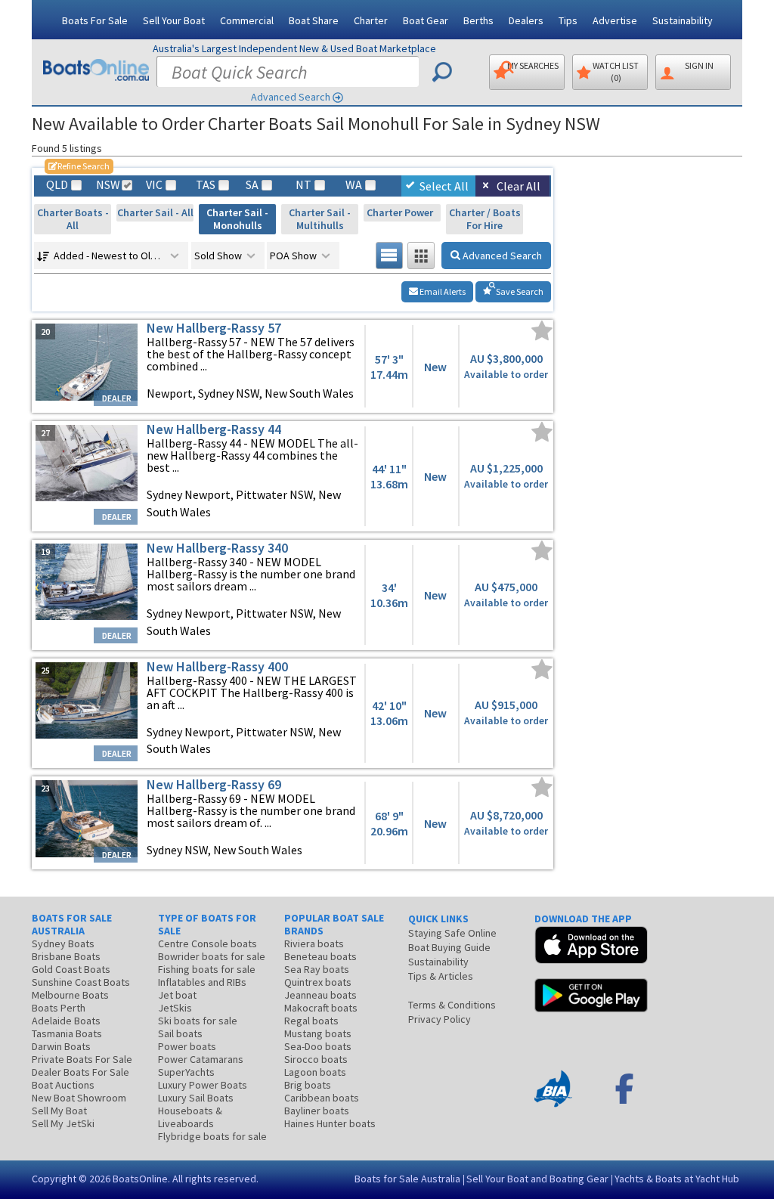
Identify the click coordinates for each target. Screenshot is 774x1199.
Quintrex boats (317, 982)
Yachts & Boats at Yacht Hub (677, 1178)
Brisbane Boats (66, 956)
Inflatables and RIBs (202, 982)
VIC (154, 185)
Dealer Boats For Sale (80, 1072)
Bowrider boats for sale (211, 956)
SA (252, 185)
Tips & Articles (440, 976)
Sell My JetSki (63, 1123)
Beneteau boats (320, 956)
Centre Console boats (207, 943)
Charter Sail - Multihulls (320, 219)
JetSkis (175, 1008)
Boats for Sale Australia (407, 1178)
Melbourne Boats (70, 995)
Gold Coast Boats (71, 969)
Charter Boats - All (73, 219)
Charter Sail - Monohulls (237, 219)
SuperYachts (186, 1072)
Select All (444, 186)
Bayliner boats (316, 1110)
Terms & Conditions (452, 1005)
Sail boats (180, 1033)
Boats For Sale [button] (95, 20)
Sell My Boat (59, 1110)
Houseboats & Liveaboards (190, 1117)
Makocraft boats (321, 1008)
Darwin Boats (61, 1046)
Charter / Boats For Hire (485, 219)
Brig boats (307, 1085)
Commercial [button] (247, 20)
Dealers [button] (526, 20)
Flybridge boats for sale (212, 1136)
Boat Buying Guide (449, 947)
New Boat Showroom (79, 1098)
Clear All (518, 186)
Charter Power (402, 212)
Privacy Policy (439, 1019)
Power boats (187, 1046)
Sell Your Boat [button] (174, 20)
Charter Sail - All (155, 212)
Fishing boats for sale (206, 969)
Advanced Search (290, 97)
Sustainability (682, 20)
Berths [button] (478, 20)
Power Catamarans (200, 1059)
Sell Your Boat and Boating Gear (537, 1178)
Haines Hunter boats (330, 1123)
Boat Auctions (63, 1085)
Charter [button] (371, 20)
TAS (205, 185)
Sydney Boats (63, 943)
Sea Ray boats (316, 969)
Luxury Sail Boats (196, 1098)
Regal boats (311, 1020)
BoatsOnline (140, 1178)
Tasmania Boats (67, 1033)
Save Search (518, 291)
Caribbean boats (321, 1098)
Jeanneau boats (320, 995)
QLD (57, 185)
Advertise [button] (615, 20)
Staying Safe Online (452, 933)
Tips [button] (568, 20)
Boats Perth (58, 1008)
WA (353, 185)
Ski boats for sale (197, 1020)
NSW (107, 185)
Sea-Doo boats (317, 1046)
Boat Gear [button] (425, 20)
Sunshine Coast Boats (81, 982)
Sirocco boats (316, 1059)
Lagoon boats (315, 1072)
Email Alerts (442, 291)
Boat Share (314, 20)
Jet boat (177, 995)
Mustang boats (317, 1033)
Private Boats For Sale (82, 1059)
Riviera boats (314, 943)
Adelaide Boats (66, 1020)
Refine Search (79, 166)
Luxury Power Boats (202, 1085)
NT (303, 185)
